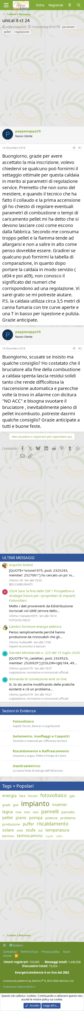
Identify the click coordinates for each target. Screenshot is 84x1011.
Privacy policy (50, 952)
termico (8, 836)
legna (7, 811)
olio (36, 812)
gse (15, 804)
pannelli (50, 811)
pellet (7, 32)
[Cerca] (78, 5)
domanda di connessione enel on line (38, 679)
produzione (11, 824)
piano (21, 817)
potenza (51, 818)
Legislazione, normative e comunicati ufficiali (38, 672)
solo (20, 830)
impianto (35, 803)
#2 (80, 348)
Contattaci (10, 952)
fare (22, 795)
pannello (68, 812)
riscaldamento (53, 824)
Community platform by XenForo (38, 980)
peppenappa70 (16, 27)
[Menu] (6, 5)
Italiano (17, 945)
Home (7, 956)
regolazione (22, 32)
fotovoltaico (53, 795)
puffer (28, 824)
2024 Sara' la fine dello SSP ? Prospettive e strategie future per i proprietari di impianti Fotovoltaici (42, 596)
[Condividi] (74, 148)
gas (72, 795)
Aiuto (66, 952)
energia (9, 795)
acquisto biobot (21, 564)
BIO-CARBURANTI (20, 584)
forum (33, 795)
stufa (30, 830)
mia (18, 812)
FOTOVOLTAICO (19, 620)
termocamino (30, 835)
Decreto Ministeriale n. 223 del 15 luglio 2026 (44, 652)
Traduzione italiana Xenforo (19, 986)
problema (67, 818)
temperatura (57, 830)
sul (40, 830)
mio (27, 812)
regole (49, 836)
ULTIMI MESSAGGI (18, 557)
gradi (6, 804)
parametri (68, 27)
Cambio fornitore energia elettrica (35, 626)
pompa (36, 817)
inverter (59, 804)
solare (8, 830)
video (59, 836)
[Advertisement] (42, 79)
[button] (4, 945)
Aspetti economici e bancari (27, 646)
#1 (80, 148)
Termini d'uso (29, 952)
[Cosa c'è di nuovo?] (69, 5)
